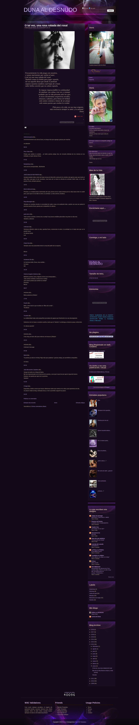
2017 (92, 632)
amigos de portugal (97, 516)
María (25, 355)
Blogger (107, 387)
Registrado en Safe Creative (97, 351)
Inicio (55, 402)
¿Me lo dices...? (102, 461)
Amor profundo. (102, 481)
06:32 (25, 147)
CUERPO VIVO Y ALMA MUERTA (99, 523)
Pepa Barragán (28, 201)
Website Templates (62, 707)
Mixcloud (98, 320)
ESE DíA (93, 534)
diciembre (95, 646)
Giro (99, 400)
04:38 (25, 351)
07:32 (25, 159)
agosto (94, 649)
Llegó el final (94, 614)
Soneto (91, 600)
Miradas (91, 595)
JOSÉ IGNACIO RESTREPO (31, 174)
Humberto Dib (27, 259)
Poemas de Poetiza (97, 521)
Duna (90, 77)
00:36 (25, 311)
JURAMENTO (95, 545)
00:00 (25, 238)
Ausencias (92, 589)
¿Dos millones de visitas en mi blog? (100, 557)
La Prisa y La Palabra (97, 550)
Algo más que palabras (98, 538)
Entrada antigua (80, 402)
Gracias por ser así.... (103, 420)
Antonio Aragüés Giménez (31, 274)
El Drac (93, 561)
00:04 (25, 365)
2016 (92, 634)
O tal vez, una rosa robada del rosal (46, 25)
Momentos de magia (95, 597)
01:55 (25, 381)
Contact (90, 712)
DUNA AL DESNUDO (96, 263)
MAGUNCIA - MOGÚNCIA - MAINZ (100, 517)
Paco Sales (27, 151)
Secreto (94, 675)
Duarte (25, 303)
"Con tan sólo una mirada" (97, 540)
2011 (92, 678)
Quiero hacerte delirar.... (104, 430)
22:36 (25, 222)
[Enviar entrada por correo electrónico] (25, 127)
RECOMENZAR (95, 567)
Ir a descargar (80, 123)
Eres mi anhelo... (102, 450)
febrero (95, 663)
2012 (92, 644)
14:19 (25, 269)
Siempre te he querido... (104, 410)
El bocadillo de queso (96, 551)
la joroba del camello (97, 544)
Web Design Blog (62, 711)
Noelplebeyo (27, 164)
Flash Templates (61, 709)
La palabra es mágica (97, 555)
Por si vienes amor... (103, 440)
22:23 (25, 340)
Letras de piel (93, 593)
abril (94, 658)
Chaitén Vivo (95, 527)
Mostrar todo (111, 577)
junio (94, 653)
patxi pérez (27, 214)
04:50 (25, 329)
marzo (94, 661)
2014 (92, 639)
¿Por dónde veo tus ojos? (97, 528)
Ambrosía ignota (28, 137)
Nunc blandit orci (62, 712)
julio (94, 651)
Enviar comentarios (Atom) (39, 406)
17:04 (25, 298)
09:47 (25, 288)
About (89, 711)
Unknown (26, 226)
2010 (92, 681)
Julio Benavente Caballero (31, 369)
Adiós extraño (94, 562)
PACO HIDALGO (28, 189)
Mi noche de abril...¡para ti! (105, 471)
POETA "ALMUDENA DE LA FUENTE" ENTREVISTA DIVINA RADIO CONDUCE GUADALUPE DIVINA (101, 316)
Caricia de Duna (96, 616)
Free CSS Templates (80, 722)
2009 (92, 683)
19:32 (25, 210)
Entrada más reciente (30, 402)
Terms (89, 707)
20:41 (25, 255)
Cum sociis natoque (62, 714)
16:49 (25, 197)
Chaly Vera (27, 243)
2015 (92, 637)
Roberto (91, 79)
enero (94, 666)
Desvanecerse (95, 533)
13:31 (25, 184)
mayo (94, 656)
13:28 (25, 170)
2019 (92, 629)
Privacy (90, 709)
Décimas (91, 591)
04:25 (25, 394)
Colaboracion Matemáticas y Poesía (99, 372)
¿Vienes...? (101, 491)
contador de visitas (69, 692)
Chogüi (26, 386)
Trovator (26, 315)
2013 (92, 642)
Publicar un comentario (30, 398)
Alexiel (65, 722)
